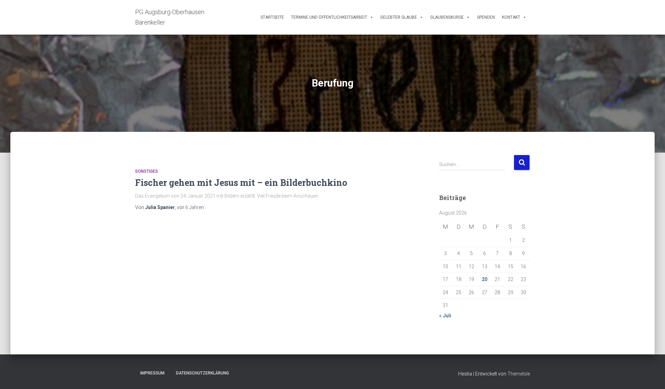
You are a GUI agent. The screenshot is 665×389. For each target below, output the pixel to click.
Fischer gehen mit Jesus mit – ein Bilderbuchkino (241, 182)
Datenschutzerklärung (202, 373)
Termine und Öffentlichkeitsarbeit (329, 17)
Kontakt (511, 17)
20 (484, 279)
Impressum (152, 373)
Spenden (486, 17)
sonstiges (146, 171)
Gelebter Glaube (398, 17)
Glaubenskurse (447, 17)
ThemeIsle (518, 374)
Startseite (272, 17)
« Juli (445, 315)
